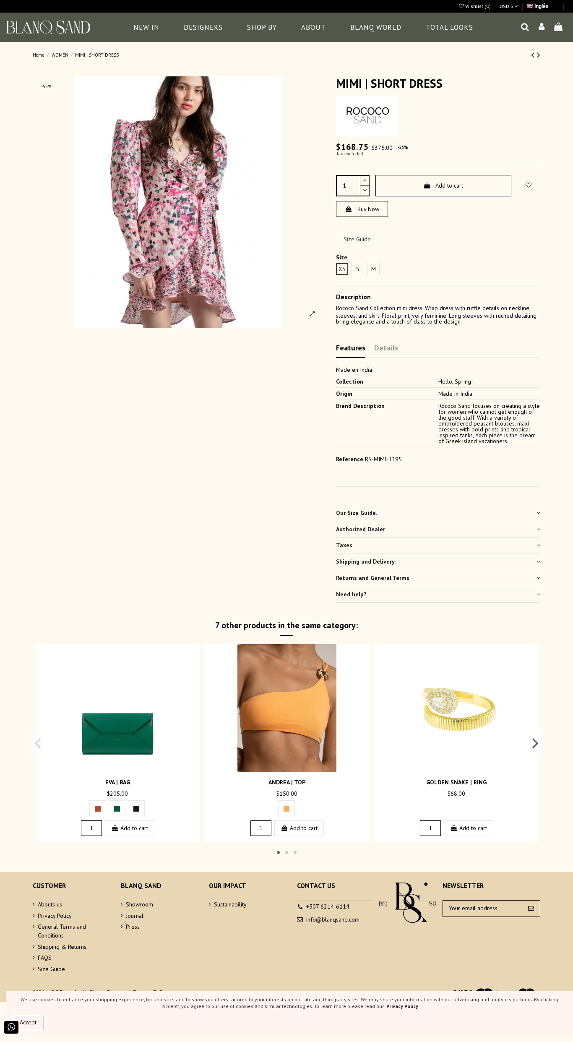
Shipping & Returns (62, 947)
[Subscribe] (531, 909)
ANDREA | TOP (286, 782)
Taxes (344, 545)
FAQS (45, 957)
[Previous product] (534, 54)
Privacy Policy (55, 915)
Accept (28, 1022)
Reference (349, 459)
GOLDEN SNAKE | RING (456, 782)
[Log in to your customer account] (542, 27)
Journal (134, 915)
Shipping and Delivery (365, 561)
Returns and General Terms (372, 578)
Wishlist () (478, 6)
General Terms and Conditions (62, 931)
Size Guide (357, 239)
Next (535, 743)
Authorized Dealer (360, 529)
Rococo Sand (352, 308)
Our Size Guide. (356, 513)
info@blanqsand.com (332, 919)
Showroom (139, 904)
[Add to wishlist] (111, 769)
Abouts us (50, 904)
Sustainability (230, 904)
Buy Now (368, 209)
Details (386, 348)
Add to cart (449, 185)
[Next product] (538, 54)
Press (133, 926)
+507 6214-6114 (327, 906)
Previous (38, 743)
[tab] (438, 513)
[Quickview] (123, 769)
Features (350, 348)
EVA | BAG (117, 782)
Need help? (351, 594)
